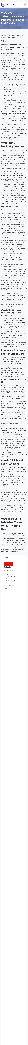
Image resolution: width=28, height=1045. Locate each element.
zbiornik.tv (20, 124)
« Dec (5, 588)
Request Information (22, 1)
